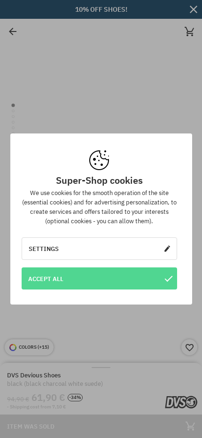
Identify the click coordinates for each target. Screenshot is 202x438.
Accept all (45, 278)
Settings (44, 248)
